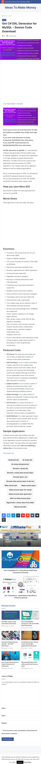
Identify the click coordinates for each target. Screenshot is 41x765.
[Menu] (2, 8)
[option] (20, 536)
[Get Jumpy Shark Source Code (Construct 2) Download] (11, 655)
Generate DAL (20, 507)
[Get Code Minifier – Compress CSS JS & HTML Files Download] (30, 615)
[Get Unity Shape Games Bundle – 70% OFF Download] (11, 635)
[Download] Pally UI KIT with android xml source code (29, 664)
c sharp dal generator (20, 464)
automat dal (14, 460)
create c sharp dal (21, 468)
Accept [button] (20, 762)
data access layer (29, 485)
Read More (28, 762)
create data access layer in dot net (20, 481)
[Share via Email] (37, 515)
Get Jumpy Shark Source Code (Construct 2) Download (10, 664)
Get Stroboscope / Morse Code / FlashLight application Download (29, 644)
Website (4, 723)
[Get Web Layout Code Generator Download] (11, 615)
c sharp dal (28, 460)
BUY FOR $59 (18, 104)
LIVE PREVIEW (8, 104)
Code (10, 16)
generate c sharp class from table (21, 503)
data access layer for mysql (20, 490)
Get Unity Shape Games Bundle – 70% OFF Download (10, 644)
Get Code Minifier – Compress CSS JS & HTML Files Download (30, 623)
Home (5, 16)
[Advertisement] (20, 82)
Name (4, 708)
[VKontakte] (32, 515)
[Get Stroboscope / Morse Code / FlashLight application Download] (30, 635)
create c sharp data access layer (20, 473)
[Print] (4, 520)
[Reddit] (28, 515)
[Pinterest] (23, 515)
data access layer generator (21, 494)
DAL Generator (11, 485)
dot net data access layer (21, 498)
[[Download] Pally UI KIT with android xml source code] (30, 655)
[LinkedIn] (13, 515)
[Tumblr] (18, 515)
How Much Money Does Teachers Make (17, 1)
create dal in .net (20, 477)
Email (4, 715)
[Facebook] (4, 515)
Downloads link (8, 453)
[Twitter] (9, 515)
